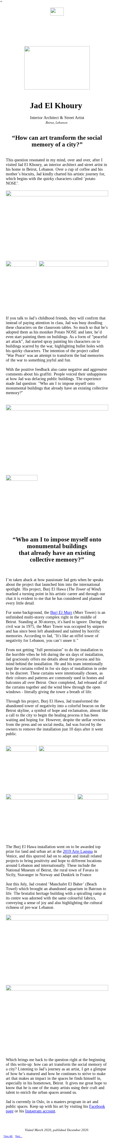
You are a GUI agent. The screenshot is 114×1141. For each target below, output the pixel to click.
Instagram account (40, 1111)
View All (8, 1136)
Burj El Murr (61, 612)
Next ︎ (18, 1136)
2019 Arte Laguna (78, 851)
